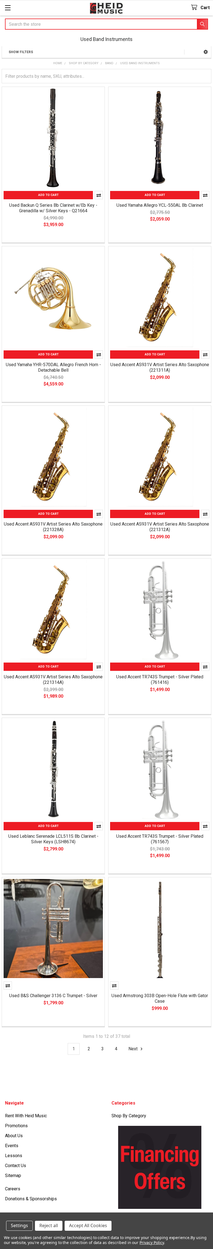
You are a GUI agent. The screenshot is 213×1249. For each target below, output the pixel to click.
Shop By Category (128, 1115)
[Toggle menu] (7, 7)
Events (11, 1145)
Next (133, 1048)
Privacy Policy (152, 1242)
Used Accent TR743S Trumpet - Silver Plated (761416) (159, 679)
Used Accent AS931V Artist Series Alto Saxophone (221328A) (53, 526)
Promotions (16, 1125)
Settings (19, 1225)
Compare (99, 195)
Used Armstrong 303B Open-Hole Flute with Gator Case (159, 998)
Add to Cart (48, 195)
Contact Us (15, 1165)
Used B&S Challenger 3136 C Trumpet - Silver (53, 995)
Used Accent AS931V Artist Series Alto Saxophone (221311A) (159, 367)
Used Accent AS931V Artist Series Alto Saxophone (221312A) (159, 526)
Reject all (48, 1225)
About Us (14, 1135)
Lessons (13, 1155)
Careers (12, 1188)
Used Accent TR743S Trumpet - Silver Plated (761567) (159, 839)
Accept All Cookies (88, 1225)
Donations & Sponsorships (31, 1198)
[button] (205, 52)
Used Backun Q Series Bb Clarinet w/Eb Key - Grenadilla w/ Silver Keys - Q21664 (53, 208)
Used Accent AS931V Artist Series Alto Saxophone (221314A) (53, 679)
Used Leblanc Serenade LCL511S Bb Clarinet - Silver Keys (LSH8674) (53, 839)
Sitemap (13, 1175)
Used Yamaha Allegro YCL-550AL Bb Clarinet (159, 205)
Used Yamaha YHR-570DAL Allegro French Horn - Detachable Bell (53, 367)
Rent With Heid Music (26, 1115)
